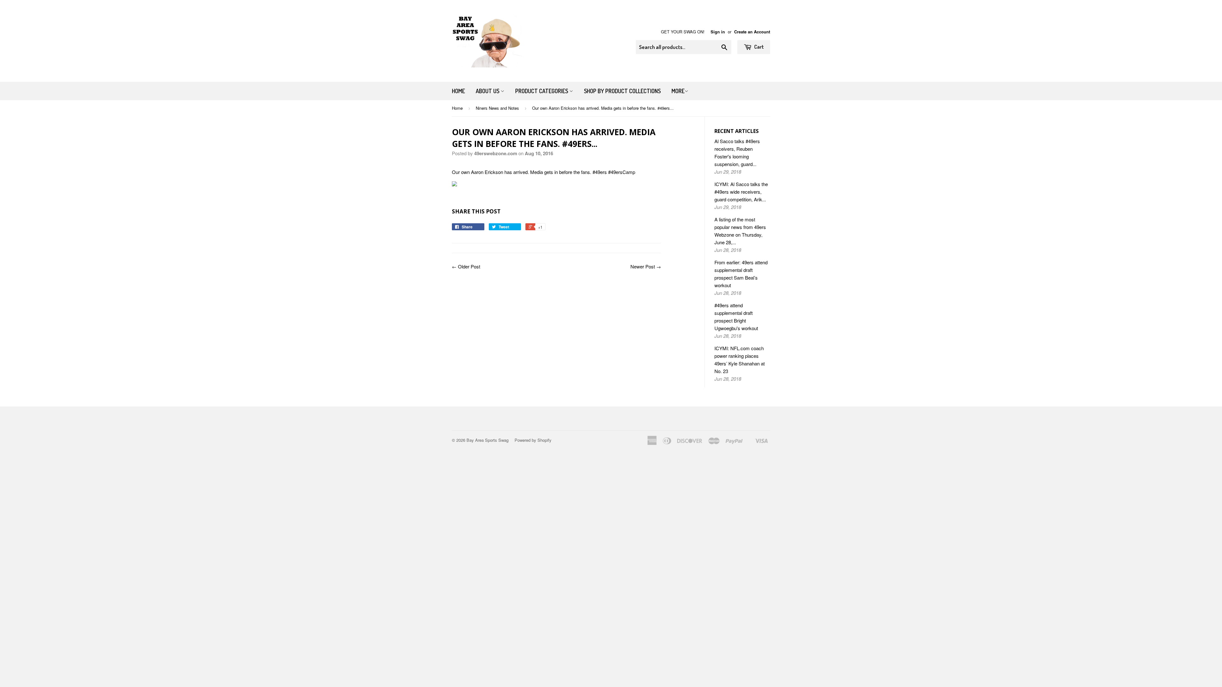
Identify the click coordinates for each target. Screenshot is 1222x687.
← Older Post (466, 266)
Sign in (718, 32)
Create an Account (752, 32)
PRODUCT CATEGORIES (542, 90)
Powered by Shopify (533, 440)
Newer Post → (645, 266)
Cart (758, 46)
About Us (488, 90)
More (678, 90)
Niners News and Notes (497, 108)
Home (458, 90)
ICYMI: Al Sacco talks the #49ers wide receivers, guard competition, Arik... (741, 192)
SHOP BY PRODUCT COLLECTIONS (622, 90)
